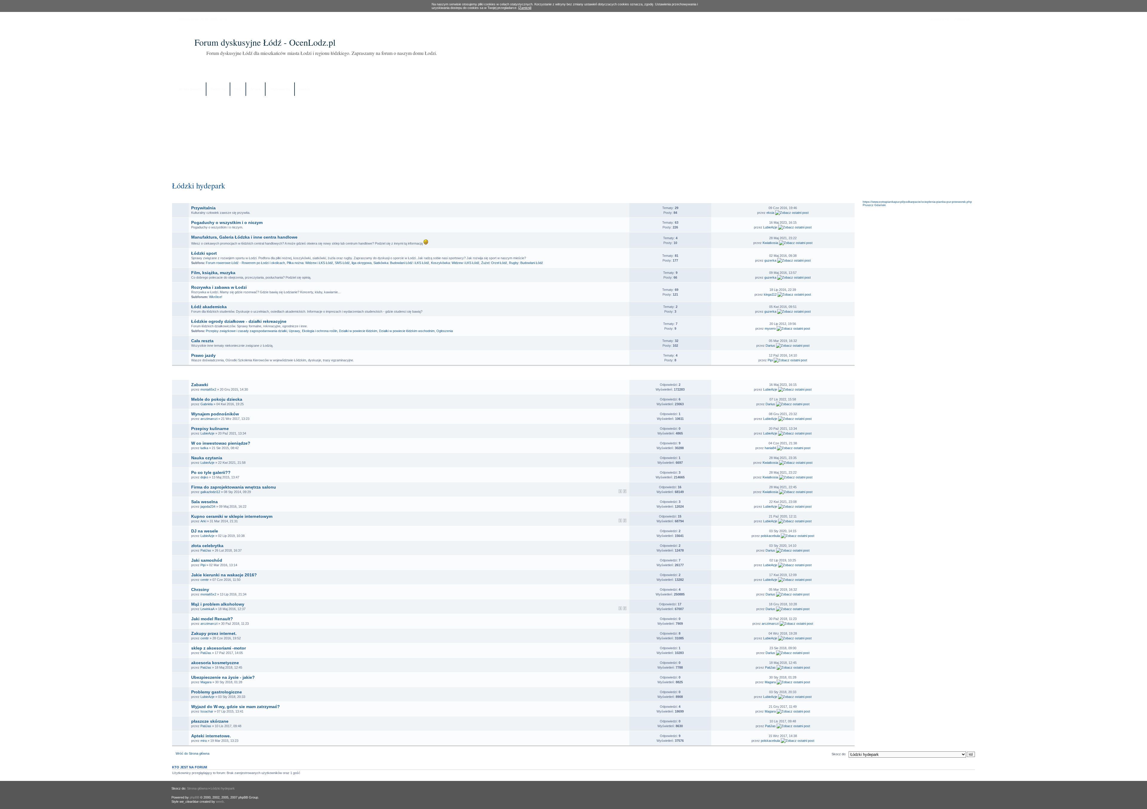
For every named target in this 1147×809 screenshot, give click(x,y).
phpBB (194, 797)
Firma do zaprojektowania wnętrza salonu (233, 487)
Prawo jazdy (203, 355)
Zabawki (199, 384)
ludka (204, 448)
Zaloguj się (962, 19)
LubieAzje (770, 227)
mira (203, 740)
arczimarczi (208, 418)
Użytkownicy (280, 89)
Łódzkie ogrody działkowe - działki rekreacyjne (238, 321)
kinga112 (770, 294)
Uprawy (294, 331)
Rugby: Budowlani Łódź (526, 263)
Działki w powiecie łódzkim (358, 331)
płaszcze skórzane (210, 721)
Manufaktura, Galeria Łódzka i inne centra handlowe (244, 237)
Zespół (304, 89)
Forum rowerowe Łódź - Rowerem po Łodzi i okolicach (245, 263)
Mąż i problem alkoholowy (217, 604)
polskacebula (770, 536)
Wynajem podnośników (215, 414)
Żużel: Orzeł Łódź (494, 263)
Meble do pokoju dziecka (216, 399)
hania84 (770, 448)
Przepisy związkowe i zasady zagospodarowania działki (246, 331)
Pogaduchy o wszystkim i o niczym (227, 222)
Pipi (770, 360)
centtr (204, 579)
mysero (770, 328)
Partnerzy (218, 89)
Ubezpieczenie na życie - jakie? (223, 677)
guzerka (770, 260)
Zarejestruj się (938, 19)
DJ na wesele (204, 531)
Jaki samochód (206, 560)
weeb (220, 801)
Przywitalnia (203, 207)
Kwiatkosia (770, 243)
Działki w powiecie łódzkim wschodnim (407, 331)
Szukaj (255, 89)
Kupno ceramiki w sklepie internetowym (231, 516)
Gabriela (206, 404)
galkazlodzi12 (210, 492)
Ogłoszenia (444, 331)
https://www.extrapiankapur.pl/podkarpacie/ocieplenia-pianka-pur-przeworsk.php (917, 201)
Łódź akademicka (209, 306)
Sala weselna (204, 501)
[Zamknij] (524, 8)
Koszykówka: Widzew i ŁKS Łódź (455, 263)
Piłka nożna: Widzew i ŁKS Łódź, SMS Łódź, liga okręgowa (329, 263)
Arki (203, 521)
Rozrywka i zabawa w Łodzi (219, 287)
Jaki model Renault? (212, 618)
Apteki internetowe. (211, 735)
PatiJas (205, 550)
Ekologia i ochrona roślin (319, 331)
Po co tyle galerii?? (211, 472)
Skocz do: (839, 754)
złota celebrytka (207, 545)
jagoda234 (207, 506)
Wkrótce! (215, 297)
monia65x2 (208, 389)
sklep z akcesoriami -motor (218, 648)
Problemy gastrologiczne (216, 692)
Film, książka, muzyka (213, 272)
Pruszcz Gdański (874, 205)
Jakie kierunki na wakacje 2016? (224, 574)
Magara (205, 682)
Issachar (206, 711)
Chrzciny (200, 589)
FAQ (237, 89)
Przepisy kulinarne (210, 428)
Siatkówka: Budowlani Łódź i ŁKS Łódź (401, 263)
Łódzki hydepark (198, 185)
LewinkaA (207, 609)
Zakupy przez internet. (214, 633)
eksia (770, 212)
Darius (770, 345)
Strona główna (190, 89)
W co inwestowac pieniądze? (220, 443)
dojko (204, 477)
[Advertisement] (573, 136)
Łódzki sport (204, 253)
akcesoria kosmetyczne (215, 662)
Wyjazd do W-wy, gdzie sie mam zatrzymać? (235, 706)
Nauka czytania (206, 457)
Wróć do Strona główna (192, 753)
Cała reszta (202, 340)
